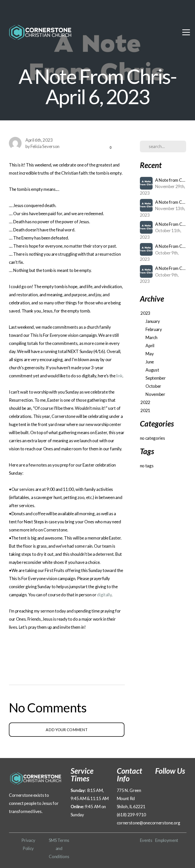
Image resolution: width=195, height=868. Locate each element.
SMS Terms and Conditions (59, 848)
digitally (104, 594)
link (119, 375)
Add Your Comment (67, 729)
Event (145, 840)
